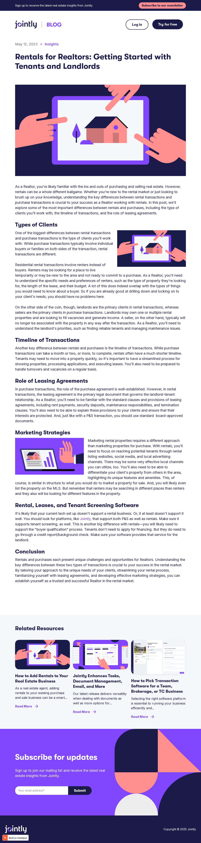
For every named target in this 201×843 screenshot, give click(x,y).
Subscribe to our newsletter (162, 5)
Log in (137, 25)
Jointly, (85, 519)
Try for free (167, 24)
